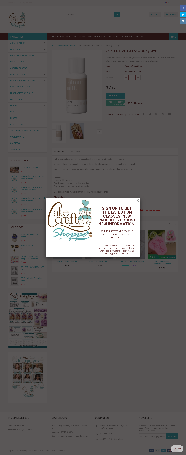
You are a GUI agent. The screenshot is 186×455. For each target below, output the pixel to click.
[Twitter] (183, 14)
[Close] (138, 200)
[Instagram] (183, 21)
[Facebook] (183, 8)
